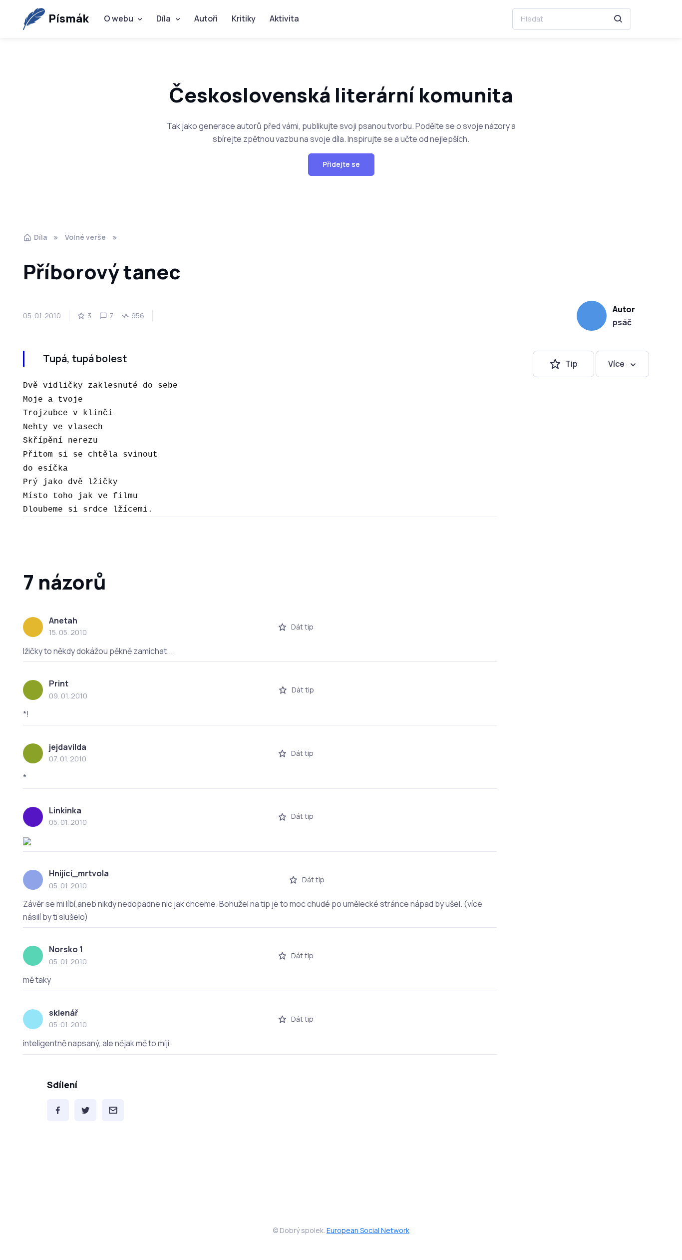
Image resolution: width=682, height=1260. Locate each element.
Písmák (68, 18)
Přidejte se (341, 164)
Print (58, 683)
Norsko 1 (66, 949)
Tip (571, 363)
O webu (118, 18)
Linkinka (65, 810)
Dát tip (302, 626)
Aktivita (284, 18)
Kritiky (244, 18)
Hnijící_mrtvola (79, 873)
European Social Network (368, 1230)
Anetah (63, 620)
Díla (163, 18)
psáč (622, 322)
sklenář (63, 1012)
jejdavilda (67, 746)
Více (616, 363)
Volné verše (85, 237)
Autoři (206, 18)
